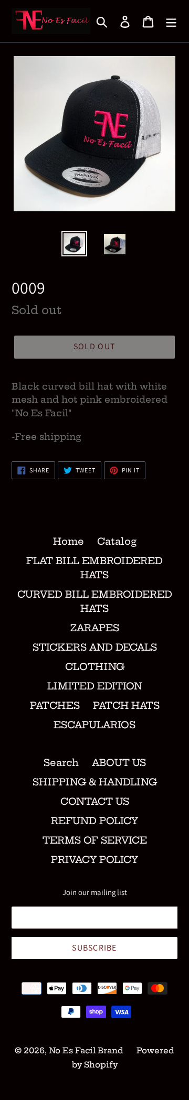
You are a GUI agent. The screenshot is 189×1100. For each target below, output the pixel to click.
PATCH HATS (126, 705)
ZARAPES (94, 628)
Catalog (116, 541)
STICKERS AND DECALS (95, 647)
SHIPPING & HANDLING (95, 782)
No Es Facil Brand (86, 1050)
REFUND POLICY (94, 821)
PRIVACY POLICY (94, 860)
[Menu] (171, 21)
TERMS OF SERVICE (95, 840)
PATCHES (55, 705)
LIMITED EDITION (94, 686)
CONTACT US (94, 801)
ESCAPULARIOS (94, 725)
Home (68, 541)
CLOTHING (94, 667)
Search (61, 763)
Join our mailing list (94, 892)
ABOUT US (119, 763)
